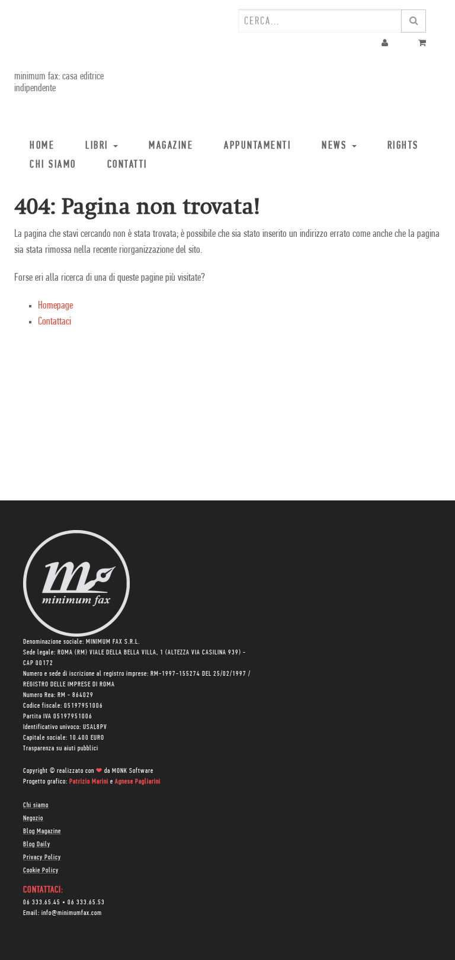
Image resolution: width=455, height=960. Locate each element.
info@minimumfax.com (71, 913)
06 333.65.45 (41, 902)
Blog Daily (36, 844)
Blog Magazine (42, 831)
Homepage (55, 306)
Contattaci (54, 322)
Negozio (33, 818)
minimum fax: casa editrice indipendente (59, 83)
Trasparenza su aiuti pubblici (60, 748)
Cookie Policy (41, 870)
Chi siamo (36, 805)
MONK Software (132, 771)
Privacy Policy (42, 857)
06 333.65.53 (86, 902)
